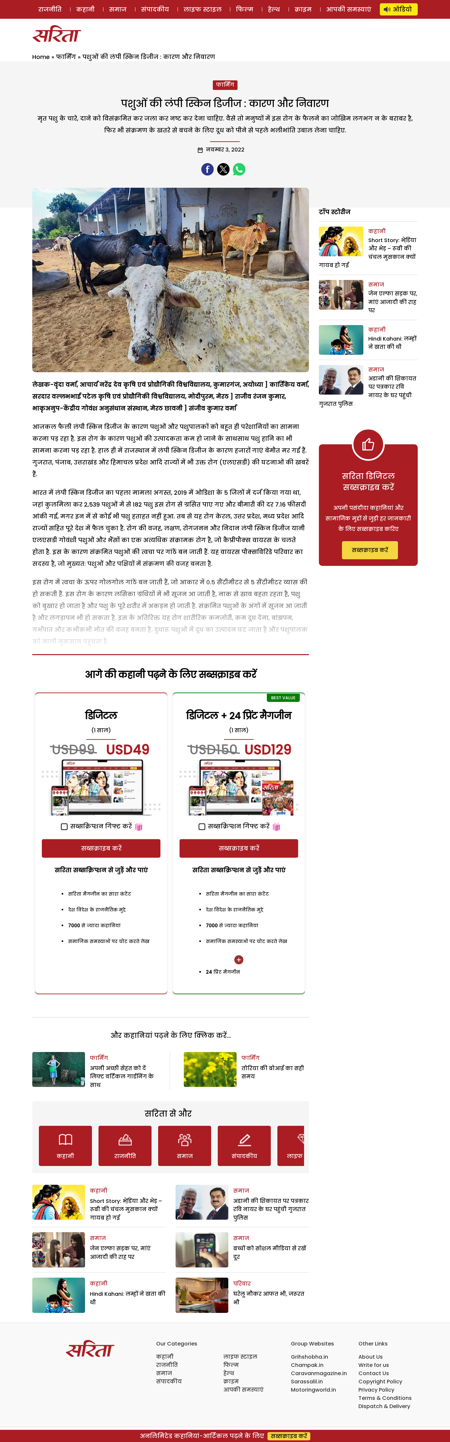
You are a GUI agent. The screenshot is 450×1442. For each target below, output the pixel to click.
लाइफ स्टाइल (202, 9)
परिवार (242, 1284)
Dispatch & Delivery (384, 1406)
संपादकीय (155, 9)
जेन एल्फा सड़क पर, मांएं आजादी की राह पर (392, 302)
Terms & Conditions (385, 1398)
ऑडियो (402, 9)
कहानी (85, 9)
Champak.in (307, 1365)
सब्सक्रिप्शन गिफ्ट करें (100, 826)
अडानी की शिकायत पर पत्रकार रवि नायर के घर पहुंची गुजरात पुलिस (271, 1209)
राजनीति (50, 9)
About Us (370, 1357)
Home (41, 57)
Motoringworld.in (313, 1390)
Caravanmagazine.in (319, 1373)
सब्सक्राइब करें (101, 848)
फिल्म (244, 9)
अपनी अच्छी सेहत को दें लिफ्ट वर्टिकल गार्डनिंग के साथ (122, 1077)
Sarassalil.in (307, 1381)
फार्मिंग (66, 57)
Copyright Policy (380, 1381)
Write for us (373, 1365)
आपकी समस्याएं (348, 9)
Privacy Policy (376, 1390)
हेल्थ (274, 9)
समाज (118, 9)
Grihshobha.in (309, 1357)
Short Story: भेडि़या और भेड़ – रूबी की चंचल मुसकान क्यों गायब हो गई (126, 1209)
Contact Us (373, 1373)
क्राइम (303, 9)
